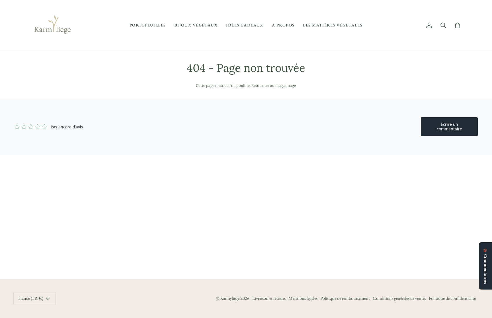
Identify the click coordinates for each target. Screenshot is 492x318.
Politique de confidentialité (452, 298)
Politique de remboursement (345, 298)
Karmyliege (229, 298)
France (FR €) (30, 298)
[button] (147, 25)
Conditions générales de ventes (399, 298)
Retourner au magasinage (273, 85)
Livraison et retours (269, 298)
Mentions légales (302, 298)
